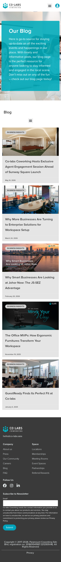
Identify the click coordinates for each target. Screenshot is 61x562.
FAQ (5, 473)
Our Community (11, 459)
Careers (7, 463)
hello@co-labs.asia (12, 436)
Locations (37, 449)
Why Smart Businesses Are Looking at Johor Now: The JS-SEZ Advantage (29, 283)
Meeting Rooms (40, 459)
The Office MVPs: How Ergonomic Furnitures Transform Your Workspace (28, 341)
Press (5, 454)
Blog (5, 468)
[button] (49, 5)
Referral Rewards (40, 473)
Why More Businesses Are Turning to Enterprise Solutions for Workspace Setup (29, 225)
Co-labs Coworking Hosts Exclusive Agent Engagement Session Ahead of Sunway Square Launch (29, 167)
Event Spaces (39, 463)
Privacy (30, 553)
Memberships (39, 454)
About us (7, 449)
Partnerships (38, 468)
